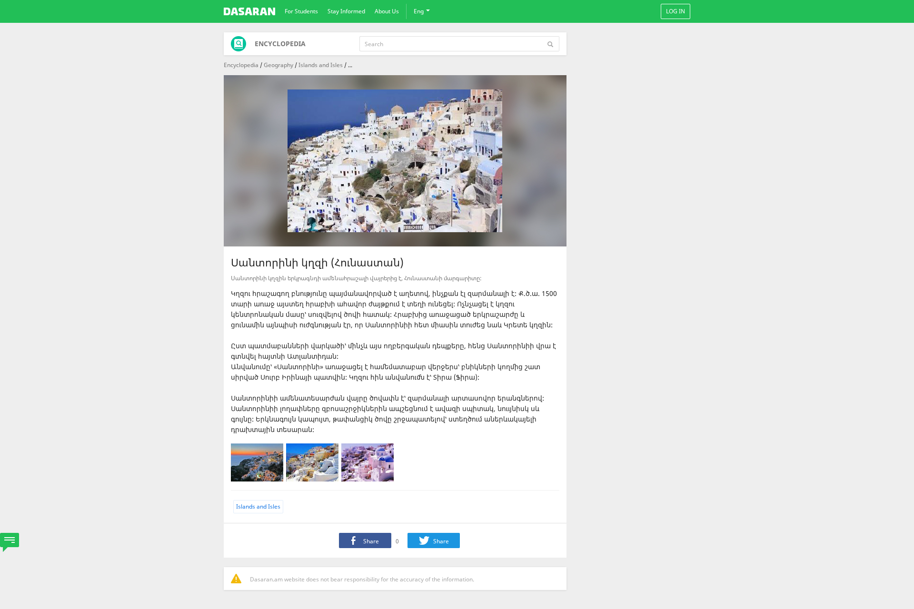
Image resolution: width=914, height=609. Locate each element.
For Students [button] (301, 11)
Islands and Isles (320, 65)
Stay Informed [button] (346, 11)
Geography (278, 65)
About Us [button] (387, 11)
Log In (675, 11)
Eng (419, 11)
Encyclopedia (241, 65)
